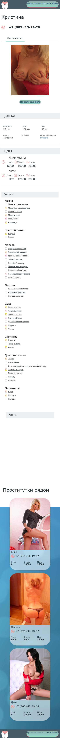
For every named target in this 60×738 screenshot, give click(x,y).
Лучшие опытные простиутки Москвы (42, 3)
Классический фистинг (18, 289)
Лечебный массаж (16, 263)
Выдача (11, 234)
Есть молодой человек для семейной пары (27, 366)
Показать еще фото (30, 102)
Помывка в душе (15, 373)
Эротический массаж (17, 252)
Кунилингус (13, 219)
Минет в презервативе (18, 204)
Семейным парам (15, 369)
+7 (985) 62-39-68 (27, 706)
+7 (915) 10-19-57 (27, 556)
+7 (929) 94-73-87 (27, 631)
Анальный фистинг (16, 292)
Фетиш (11, 329)
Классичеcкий (14, 307)
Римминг (12, 380)
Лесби (11, 347)
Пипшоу (11, 377)
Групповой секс (15, 318)
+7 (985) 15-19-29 (24, 27)
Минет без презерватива (19, 208)
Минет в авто (14, 215)
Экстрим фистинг (15, 296)
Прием (11, 237)
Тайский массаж (15, 259)
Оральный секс (15, 314)
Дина (14, 702)
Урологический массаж (18, 256)
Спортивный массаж (17, 270)
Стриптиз (12, 340)
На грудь (12, 395)
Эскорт (11, 359)
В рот (10, 392)
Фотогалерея (15, 38)
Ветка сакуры (14, 277)
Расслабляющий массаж (19, 274)
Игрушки (12, 325)
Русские (44, 137)
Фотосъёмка (13, 362)
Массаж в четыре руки (18, 267)
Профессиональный (17, 248)
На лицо (11, 399)
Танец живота (14, 344)
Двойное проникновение (18, 322)
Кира (14, 552)
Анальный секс (15, 311)
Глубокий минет (15, 211)
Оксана (15, 627)
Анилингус (12, 222)
